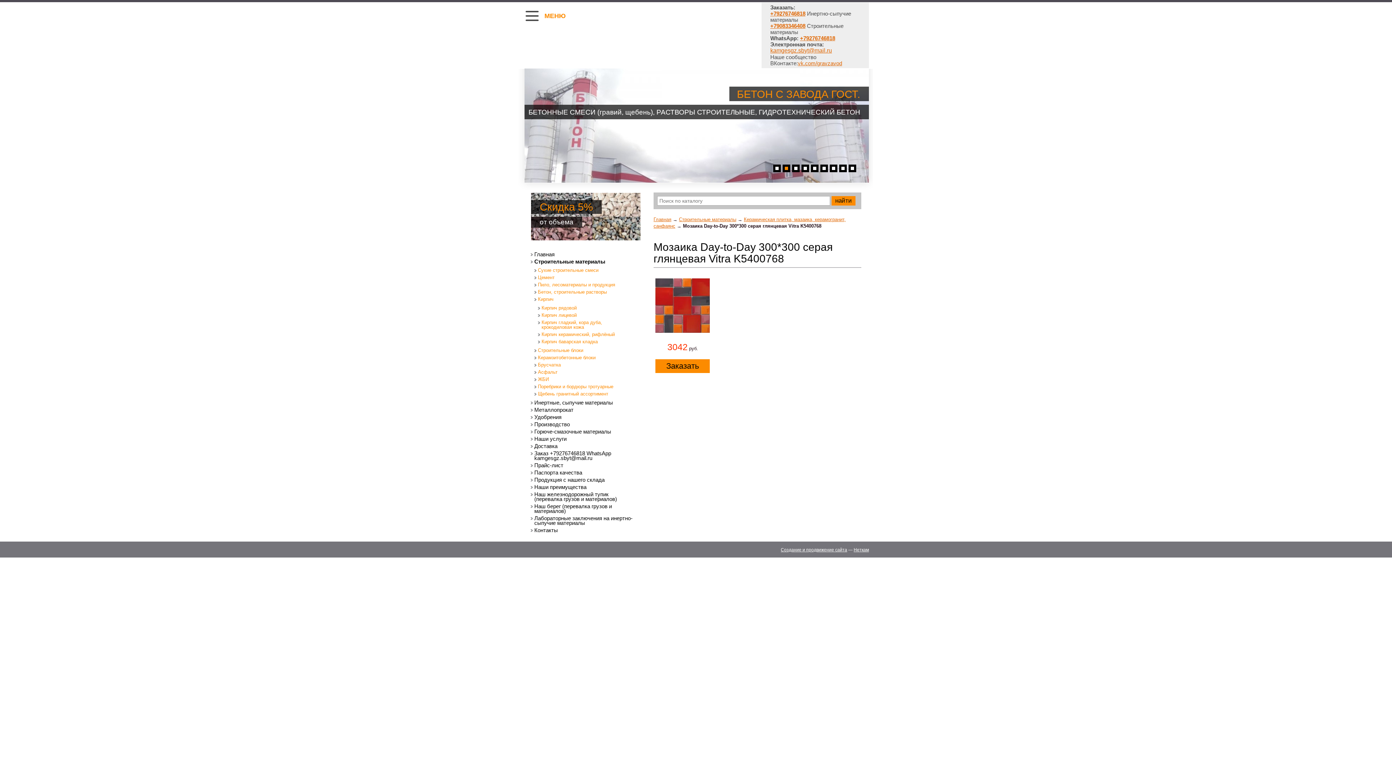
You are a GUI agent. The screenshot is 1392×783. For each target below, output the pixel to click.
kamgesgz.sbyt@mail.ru (801, 50)
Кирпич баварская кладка (570, 341)
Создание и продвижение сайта (814, 549)
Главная (662, 219)
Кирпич (546, 299)
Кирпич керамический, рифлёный (578, 334)
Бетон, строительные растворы (572, 292)
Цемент (546, 277)
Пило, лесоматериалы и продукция (576, 284)
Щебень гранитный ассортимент (573, 394)
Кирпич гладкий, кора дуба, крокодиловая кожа (572, 325)
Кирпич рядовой (559, 308)
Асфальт (548, 372)
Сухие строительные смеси (568, 270)
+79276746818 (817, 38)
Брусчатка (549, 365)
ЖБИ (543, 379)
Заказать (682, 365)
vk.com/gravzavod (820, 63)
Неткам (861, 549)
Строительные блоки (560, 350)
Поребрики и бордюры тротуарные (575, 386)
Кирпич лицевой (559, 315)
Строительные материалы (707, 219)
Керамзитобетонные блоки (567, 357)
